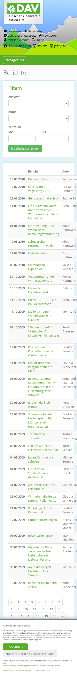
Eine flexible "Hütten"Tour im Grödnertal (39, 473)
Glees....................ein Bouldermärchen (42, 302)
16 (21, 616)
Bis (44, 132)
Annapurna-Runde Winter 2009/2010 (41, 279)
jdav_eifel (60, 46)
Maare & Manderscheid (38, 290)
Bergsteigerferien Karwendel (40, 510)
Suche (39, 40)
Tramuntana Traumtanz (36, 436)
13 (51, 609)
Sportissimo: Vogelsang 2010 (38, 189)
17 (29, 616)
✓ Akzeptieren (15, 647)
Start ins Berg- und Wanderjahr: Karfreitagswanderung (43, 230)
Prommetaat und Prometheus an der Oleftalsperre (41, 351)
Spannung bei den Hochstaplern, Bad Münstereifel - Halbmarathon (41, 420)
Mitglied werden (18, 40)
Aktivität (14, 97)
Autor (12, 112)
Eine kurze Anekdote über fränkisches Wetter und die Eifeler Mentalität (43, 212)
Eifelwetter (14, 31)
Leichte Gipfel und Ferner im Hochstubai (43, 448)
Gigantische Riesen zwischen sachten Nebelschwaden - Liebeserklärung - (41, 553)
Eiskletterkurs (37, 253)
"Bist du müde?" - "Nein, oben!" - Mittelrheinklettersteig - (43, 333)
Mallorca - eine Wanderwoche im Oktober (40, 316)
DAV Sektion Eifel (19, 46)
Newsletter (49, 35)
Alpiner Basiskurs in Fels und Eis (42, 487)
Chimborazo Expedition (36, 267)
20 (54, 616)
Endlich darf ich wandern (39, 405)
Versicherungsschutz (21, 35)
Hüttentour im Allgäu (42, 520)
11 (34, 609)
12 (43, 609)
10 (26, 609)
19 (46, 616)
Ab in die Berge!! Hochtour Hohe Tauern (39, 571)
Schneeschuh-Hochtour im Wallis (41, 244)
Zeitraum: (15, 127)
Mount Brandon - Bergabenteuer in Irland (40, 367)
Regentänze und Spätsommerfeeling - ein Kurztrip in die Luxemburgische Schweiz (42, 387)
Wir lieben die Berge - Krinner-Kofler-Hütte (43, 498)
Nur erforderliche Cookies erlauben (30, 654)
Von (11, 132)
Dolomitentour (38, 179)
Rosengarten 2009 (40, 535)
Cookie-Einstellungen (42, 670)
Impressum (8, 670)
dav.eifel (42, 46)
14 (59, 609)
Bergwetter (35, 31)
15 (12, 616)
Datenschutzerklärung (23, 670)
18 (37, 616)
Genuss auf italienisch (43, 198)
